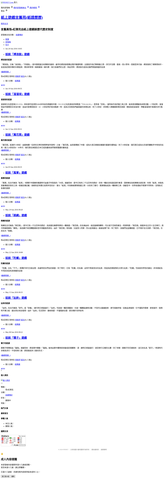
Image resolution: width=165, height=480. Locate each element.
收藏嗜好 (19, 35)
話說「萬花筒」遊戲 (17, 134)
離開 (12, 476)
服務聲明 (104, 449)
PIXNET (65, 449)
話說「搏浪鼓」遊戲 (17, 54)
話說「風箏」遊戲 (16, 172)
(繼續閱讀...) (6, 72)
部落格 (8, 42)
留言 (23, 76)
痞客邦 (18, 76)
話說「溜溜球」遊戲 (17, 94)
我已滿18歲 (5, 476)
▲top (3, 85)
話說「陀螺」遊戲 (16, 257)
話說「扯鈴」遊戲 (16, 297)
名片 (7, 45)
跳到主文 (4, 24)
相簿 (7, 39)
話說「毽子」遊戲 (16, 337)
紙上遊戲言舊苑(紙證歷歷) (22, 17)
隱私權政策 (95, 449)
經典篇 (17, 81)
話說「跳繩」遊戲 (16, 215)
